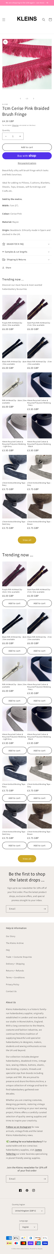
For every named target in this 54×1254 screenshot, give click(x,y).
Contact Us (11, 991)
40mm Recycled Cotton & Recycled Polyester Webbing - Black (39, 443)
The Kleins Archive (15, 943)
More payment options (27, 163)
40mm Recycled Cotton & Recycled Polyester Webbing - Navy (39, 402)
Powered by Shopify (36, 1248)
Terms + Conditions (15, 977)
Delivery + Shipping (15, 963)
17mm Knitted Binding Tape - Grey (39, 484)
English (25, 1227)
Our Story (10, 936)
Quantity (6, 130)
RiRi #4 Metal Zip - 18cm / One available (14, 401)
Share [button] (8, 267)
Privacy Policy (12, 984)
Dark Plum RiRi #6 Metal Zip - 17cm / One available (39, 324)
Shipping (15, 125)
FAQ (8, 950)
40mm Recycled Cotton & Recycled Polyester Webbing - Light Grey (14, 443)
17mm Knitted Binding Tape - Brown (39, 522)
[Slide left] (20, 98)
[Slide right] (33, 98)
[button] (3, 19)
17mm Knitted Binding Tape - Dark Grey (14, 522)
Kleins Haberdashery (22, 1248)
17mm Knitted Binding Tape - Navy (14, 484)
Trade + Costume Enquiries (19, 957)
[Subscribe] (44, 908)
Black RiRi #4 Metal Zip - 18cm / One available (14, 362)
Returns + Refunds (15, 970)
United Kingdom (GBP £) (25, 1210)
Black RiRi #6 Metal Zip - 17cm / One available (39, 362)
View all (27, 540)
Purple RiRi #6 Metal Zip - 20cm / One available (12, 324)
